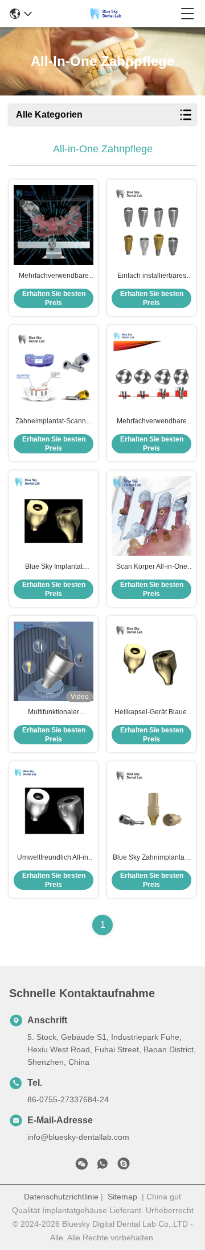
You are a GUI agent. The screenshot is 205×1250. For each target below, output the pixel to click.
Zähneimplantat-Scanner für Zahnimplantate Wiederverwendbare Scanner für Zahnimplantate (53, 421)
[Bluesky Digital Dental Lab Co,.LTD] (106, 13)
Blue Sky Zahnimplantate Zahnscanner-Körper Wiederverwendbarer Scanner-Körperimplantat (152, 858)
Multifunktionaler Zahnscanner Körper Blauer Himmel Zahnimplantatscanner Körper (53, 712)
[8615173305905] (102, 1165)
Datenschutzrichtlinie (61, 1196)
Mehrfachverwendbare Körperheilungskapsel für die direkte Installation (152, 421)
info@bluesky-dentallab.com (78, 1136)
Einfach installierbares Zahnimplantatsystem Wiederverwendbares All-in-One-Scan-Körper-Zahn (152, 276)
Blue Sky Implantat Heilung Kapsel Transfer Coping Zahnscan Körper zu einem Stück (54, 567)
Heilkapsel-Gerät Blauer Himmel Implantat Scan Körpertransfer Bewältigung (151, 712)
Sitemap (122, 1196)
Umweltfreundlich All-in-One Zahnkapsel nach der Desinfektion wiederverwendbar (54, 858)
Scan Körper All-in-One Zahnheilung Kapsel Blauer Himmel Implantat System (151, 567)
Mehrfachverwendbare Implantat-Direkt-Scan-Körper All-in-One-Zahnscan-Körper (54, 276)
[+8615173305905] (123, 1165)
